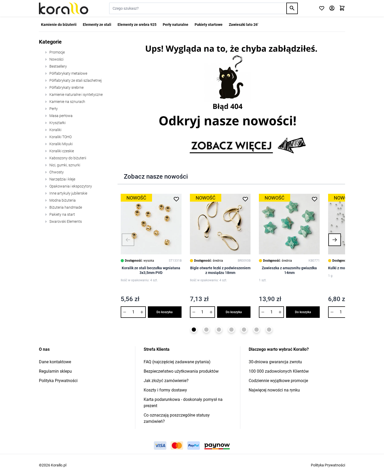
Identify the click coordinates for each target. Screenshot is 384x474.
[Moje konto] (332, 8)
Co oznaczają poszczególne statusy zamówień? (177, 418)
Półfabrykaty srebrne (66, 87)
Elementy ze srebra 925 (137, 24)
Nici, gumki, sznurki (64, 165)
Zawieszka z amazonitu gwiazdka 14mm (289, 270)
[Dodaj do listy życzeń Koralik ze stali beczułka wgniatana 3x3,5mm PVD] (176, 199)
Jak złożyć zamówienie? (166, 380)
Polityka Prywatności (58, 380)
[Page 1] (194, 329)
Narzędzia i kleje (62, 179)
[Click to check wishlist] (322, 8)
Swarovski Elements (65, 221)
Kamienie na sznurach (67, 102)
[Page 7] (269, 329)
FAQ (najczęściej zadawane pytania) (177, 361)
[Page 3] (219, 329)
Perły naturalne (175, 24)
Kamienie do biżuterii (59, 24)
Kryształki (57, 123)
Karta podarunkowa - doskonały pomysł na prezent (183, 402)
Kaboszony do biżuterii (67, 158)
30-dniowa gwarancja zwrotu (275, 361)
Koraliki (55, 130)
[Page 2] (206, 329)
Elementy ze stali (97, 24)
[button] (128, 239)
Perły (53, 109)
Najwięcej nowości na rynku (274, 390)
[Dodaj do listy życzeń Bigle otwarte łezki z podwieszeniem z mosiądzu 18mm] (245, 199)
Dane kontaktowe (55, 361)
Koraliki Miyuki (61, 144)
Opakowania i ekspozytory (70, 186)
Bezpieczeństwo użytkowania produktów (181, 371)
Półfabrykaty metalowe (68, 73)
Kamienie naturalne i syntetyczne (76, 94)
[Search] (292, 8)
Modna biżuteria (62, 200)
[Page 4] (231, 329)
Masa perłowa (61, 116)
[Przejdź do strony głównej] (63, 8)
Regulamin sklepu (55, 371)
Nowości (56, 59)
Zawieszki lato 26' (243, 24)
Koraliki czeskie (61, 151)
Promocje (57, 52)
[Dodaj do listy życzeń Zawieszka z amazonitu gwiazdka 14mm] (314, 199)
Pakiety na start (62, 214)
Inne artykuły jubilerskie (68, 193)
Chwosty (56, 172)
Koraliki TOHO (60, 137)
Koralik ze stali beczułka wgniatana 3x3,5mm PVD (151, 270)
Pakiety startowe (209, 24)
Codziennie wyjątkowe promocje (278, 380)
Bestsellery (58, 66)
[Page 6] (256, 329)
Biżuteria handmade (65, 207)
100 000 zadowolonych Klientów (279, 371)
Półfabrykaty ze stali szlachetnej (75, 80)
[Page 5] (244, 329)
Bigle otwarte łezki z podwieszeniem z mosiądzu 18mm (220, 270)
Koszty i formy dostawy (165, 390)
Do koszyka (164, 312)
